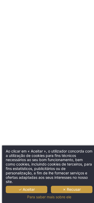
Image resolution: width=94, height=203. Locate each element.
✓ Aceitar (27, 189)
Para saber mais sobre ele (49, 197)
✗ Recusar (72, 189)
